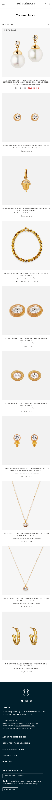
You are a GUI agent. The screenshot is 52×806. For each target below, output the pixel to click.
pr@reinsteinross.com (25, 726)
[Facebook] (21, 701)
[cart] (49, 4)
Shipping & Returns (13, 749)
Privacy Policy (11, 755)
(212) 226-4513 (11, 721)
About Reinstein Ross (14, 737)
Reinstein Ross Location (16, 743)
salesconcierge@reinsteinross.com (23, 723)
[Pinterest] (31, 701)
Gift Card (8, 761)
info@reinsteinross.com (20, 728)
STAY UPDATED (10, 789)
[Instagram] (26, 701)
